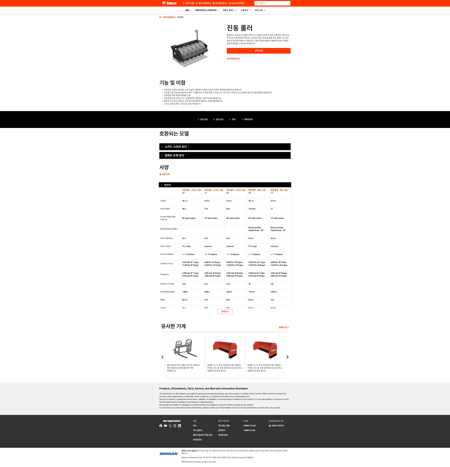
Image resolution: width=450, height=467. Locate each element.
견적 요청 (190, 3)
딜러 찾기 (220, 119)
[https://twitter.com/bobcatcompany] (170, 426)
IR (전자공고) (221, 3)
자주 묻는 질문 (224, 426)
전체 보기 (283, 327)
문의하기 (221, 430)
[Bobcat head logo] (169, 3)
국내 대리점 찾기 (233, 59)
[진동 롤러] (191, 48)
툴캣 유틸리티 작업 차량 (202, 435)
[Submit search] (288, 3)
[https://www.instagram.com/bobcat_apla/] (174, 426)
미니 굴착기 (197, 430)
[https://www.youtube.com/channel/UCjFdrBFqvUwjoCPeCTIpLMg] (165, 426)
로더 (195, 426)
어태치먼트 (248, 119)
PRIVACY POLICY (250, 426)
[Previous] (163, 357)
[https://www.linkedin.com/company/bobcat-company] (179, 426)
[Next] (287, 357)
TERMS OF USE (249, 430)
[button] (225, 147)
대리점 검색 (223, 435)
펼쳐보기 (225, 311)
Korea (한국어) (237, 3)
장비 (234, 119)
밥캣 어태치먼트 (168, 17)
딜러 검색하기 (205, 3)
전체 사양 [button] (166, 174)
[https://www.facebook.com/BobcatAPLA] (160, 426)
